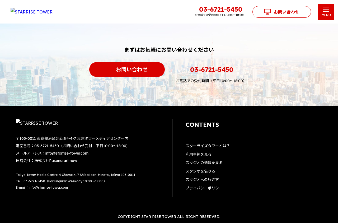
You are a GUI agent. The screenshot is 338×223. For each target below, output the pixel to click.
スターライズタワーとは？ (208, 145)
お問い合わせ (286, 12)
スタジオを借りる (200, 171)
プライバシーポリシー (204, 188)
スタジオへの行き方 (202, 179)
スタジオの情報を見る (204, 162)
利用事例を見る (199, 154)
